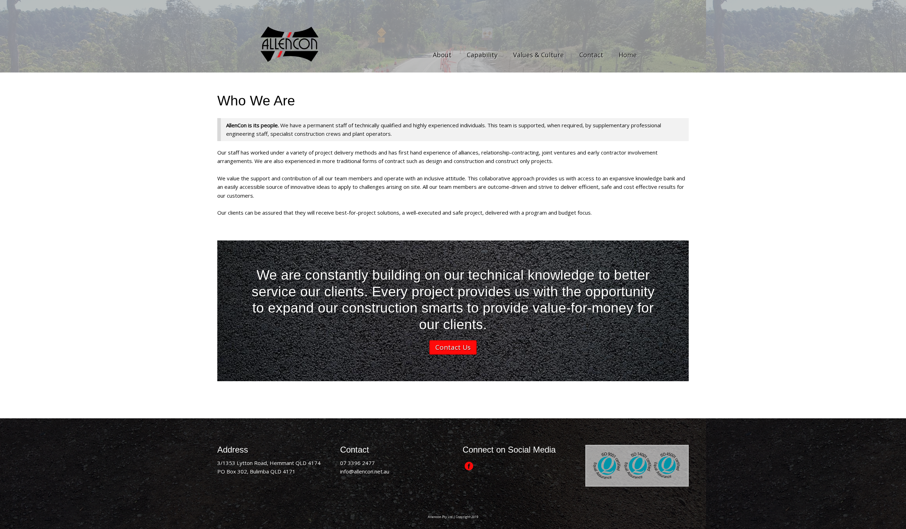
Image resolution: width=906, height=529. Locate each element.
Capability (482, 55)
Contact (591, 55)
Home (628, 55)
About (442, 55)
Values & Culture (538, 55)
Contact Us (453, 347)
